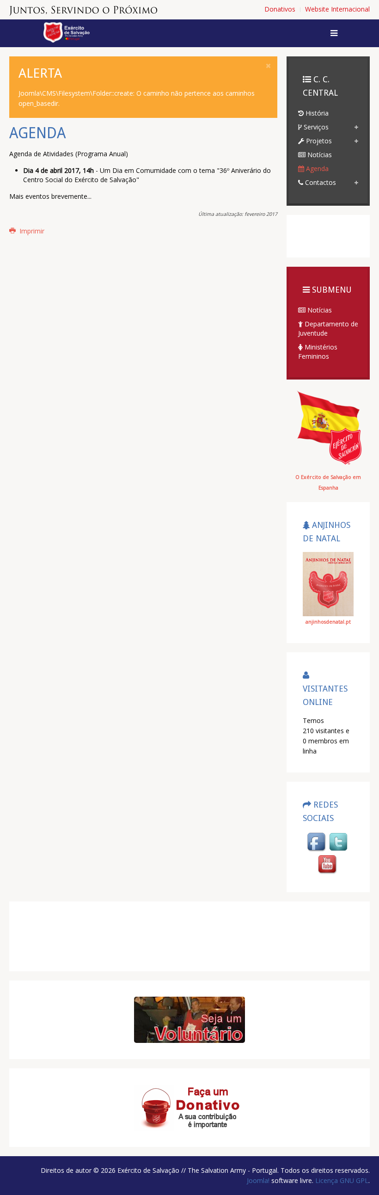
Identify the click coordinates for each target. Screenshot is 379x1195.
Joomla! (258, 1180)
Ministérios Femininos (317, 352)
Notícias (319, 154)
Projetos (318, 140)
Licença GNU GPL (340, 1180)
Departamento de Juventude (328, 328)
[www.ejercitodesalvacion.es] (328, 427)
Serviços (315, 127)
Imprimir (31, 231)
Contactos (319, 182)
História (316, 113)
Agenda (316, 168)
